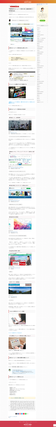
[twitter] (16, 414)
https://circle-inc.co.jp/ (14, 231)
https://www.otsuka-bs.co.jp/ (15, 200)
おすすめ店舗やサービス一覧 (28, 423)
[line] (25, 414)
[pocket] (20, 414)
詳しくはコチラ (42, 20)
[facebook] (18, 414)
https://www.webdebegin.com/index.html (17, 167)
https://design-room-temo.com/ (15, 267)
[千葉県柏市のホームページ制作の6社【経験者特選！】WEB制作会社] (22, 414)
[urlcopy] (27, 414)
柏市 (16, 416)
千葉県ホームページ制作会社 (12, 416)
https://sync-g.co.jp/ (14, 132)
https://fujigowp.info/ (14, 296)
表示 (13, 44)
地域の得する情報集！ (28, 2)
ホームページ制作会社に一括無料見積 (17, 371)
